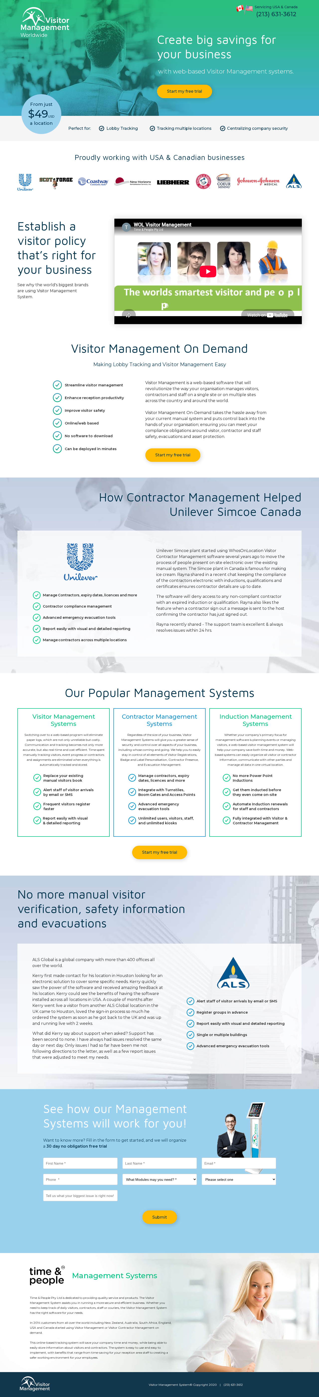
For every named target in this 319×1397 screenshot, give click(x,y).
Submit (159, 1217)
